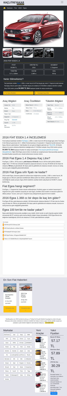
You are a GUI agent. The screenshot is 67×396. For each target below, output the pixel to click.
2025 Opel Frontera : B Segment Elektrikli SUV (15, 235)
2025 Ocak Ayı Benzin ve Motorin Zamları (14, 228)
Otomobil (14, 119)
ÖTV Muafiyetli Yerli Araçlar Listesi (12, 231)
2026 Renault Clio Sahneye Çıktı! (12, 224)
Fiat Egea (25, 141)
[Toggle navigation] (62, 2)
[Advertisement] (33, 258)
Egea (18, 83)
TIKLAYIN (52, 145)
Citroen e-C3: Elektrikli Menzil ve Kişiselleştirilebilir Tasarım (18, 238)
